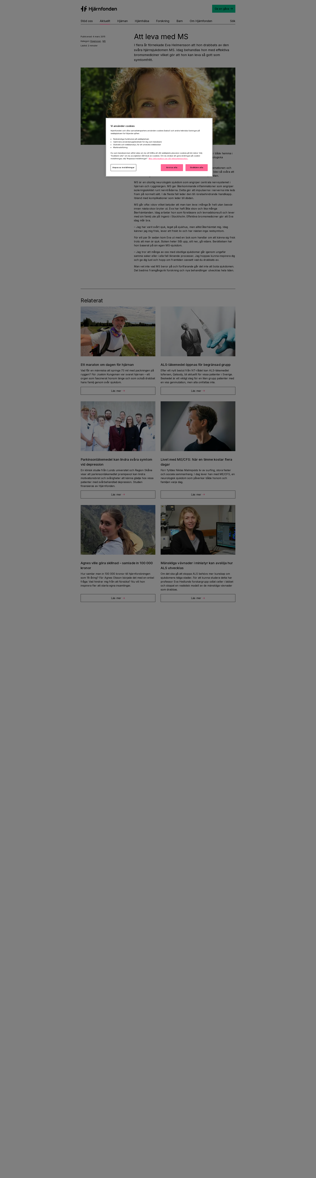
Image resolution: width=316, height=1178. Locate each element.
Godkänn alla (196, 167)
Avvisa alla (171, 167)
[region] (159, 147)
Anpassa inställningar (123, 167)
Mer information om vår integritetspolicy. (168, 158)
